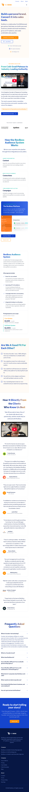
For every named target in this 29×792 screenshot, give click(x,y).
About (22, 1)
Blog (2, 769)
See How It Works (7, 235)
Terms (2, 777)
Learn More (8, 41)
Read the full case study (8, 113)
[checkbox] (1, 353)
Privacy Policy (4, 779)
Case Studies (4, 764)
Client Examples (5, 767)
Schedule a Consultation (8, 37)
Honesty (17, 1)
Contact (3, 775)
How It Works (4, 760)
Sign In (26, 1)
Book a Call (5, 239)
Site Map (3, 782)
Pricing (2, 762)
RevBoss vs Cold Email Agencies (8, 752)
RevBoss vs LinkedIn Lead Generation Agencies (12, 754)
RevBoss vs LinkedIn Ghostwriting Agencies (11, 750)
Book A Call (14, 721)
